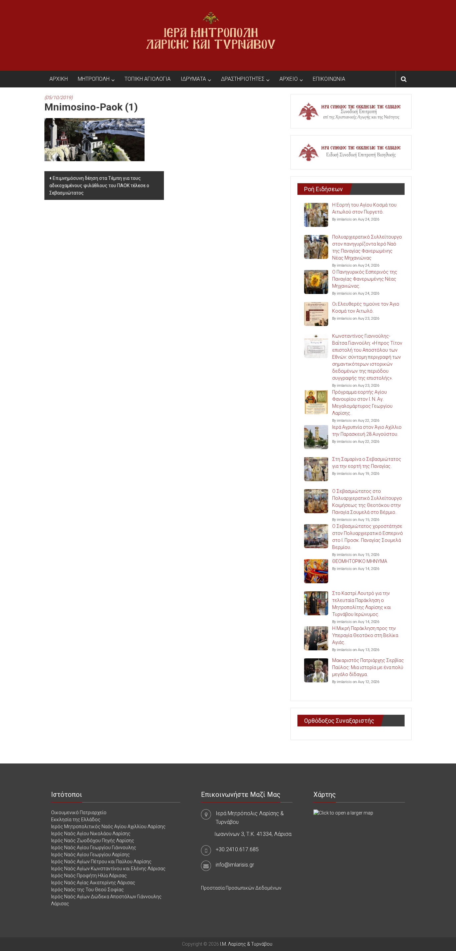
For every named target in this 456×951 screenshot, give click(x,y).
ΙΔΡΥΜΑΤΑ (193, 79)
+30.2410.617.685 (237, 849)
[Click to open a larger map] (343, 812)
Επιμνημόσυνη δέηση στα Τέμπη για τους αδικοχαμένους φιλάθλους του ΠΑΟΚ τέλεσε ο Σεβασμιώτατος (99, 186)
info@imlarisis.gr (235, 865)
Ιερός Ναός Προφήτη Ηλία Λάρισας (89, 875)
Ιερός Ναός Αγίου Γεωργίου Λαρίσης (90, 854)
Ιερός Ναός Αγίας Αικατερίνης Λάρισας (93, 882)
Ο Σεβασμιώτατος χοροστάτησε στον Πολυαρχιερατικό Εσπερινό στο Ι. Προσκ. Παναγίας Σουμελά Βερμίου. (367, 537)
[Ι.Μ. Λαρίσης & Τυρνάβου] (210, 35)
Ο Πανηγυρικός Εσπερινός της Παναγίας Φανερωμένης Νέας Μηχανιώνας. (364, 279)
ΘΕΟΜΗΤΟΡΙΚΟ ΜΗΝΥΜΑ (359, 561)
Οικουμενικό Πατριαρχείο (78, 812)
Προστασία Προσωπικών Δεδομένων (241, 888)
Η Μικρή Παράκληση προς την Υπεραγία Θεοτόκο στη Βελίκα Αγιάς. (365, 635)
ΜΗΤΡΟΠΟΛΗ (93, 79)
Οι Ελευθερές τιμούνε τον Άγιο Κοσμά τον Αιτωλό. (365, 307)
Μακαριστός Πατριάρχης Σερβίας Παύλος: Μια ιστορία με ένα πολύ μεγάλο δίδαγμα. (368, 667)
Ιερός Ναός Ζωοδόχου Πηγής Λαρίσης (92, 840)
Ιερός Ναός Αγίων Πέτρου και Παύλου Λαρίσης (101, 861)
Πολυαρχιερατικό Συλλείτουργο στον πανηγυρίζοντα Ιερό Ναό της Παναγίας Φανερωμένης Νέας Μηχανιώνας (367, 247)
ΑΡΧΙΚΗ (58, 79)
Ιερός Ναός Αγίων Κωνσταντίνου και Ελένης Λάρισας (108, 868)
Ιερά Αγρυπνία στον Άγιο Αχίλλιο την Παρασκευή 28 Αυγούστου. (367, 430)
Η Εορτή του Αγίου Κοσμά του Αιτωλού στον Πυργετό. (364, 208)
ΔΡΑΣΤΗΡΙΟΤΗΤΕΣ (242, 79)
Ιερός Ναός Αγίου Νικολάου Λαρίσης (91, 833)
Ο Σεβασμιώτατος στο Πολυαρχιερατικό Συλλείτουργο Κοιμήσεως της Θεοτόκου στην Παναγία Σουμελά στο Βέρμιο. (367, 502)
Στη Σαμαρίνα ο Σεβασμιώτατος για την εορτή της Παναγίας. (366, 462)
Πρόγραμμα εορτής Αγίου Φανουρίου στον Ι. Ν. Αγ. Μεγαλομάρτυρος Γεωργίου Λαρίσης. (362, 402)
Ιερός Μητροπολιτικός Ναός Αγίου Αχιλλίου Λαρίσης (108, 826)
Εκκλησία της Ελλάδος (75, 819)
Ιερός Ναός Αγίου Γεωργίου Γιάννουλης (93, 847)
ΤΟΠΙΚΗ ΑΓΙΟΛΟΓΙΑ (148, 79)
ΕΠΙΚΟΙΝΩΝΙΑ (329, 79)
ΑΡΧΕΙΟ (288, 79)
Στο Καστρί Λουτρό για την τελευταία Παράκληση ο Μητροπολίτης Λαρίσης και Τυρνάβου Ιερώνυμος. (361, 604)
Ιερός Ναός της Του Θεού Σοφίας (87, 889)
